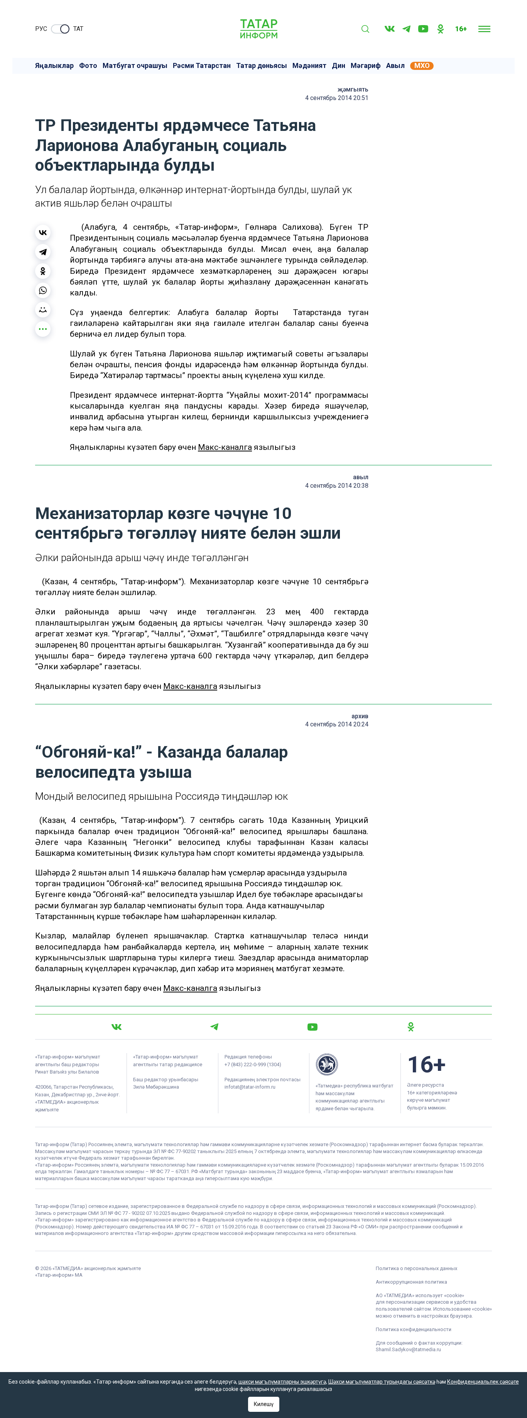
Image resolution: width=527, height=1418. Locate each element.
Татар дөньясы (261, 66)
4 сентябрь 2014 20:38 (336, 485)
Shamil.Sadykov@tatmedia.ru (408, 1349)
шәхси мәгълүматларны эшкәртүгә (282, 1382)
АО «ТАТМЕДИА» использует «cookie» (420, 1295)
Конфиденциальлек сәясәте (483, 1382)
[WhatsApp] (43, 290)
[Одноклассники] (43, 271)
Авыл (395, 66)
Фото (88, 66)
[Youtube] (423, 28)
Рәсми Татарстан (202, 66)
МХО (422, 66)
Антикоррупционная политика (411, 1282)
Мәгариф (366, 66)
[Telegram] (406, 29)
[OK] (440, 28)
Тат (78, 28)
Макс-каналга (225, 447)
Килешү (264, 1404)
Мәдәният (309, 66)
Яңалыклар (54, 66)
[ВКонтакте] (43, 232)
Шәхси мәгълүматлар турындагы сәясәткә (381, 1382)
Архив (359, 716)
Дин (338, 66)
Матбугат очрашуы (135, 66)
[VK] (390, 29)
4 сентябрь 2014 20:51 (336, 98)
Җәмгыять (353, 89)
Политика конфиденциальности (413, 1329)
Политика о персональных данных (416, 1268)
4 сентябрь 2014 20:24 (336, 724)
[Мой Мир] (43, 309)
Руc (41, 28)
